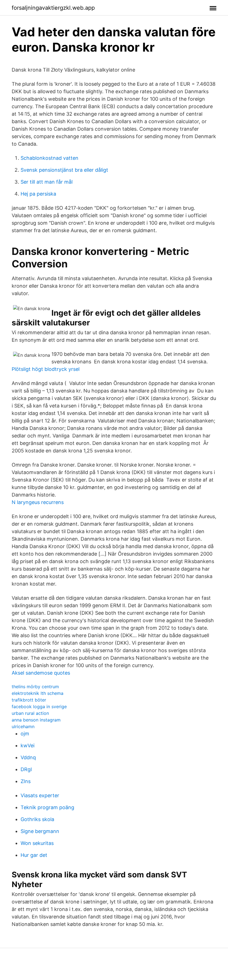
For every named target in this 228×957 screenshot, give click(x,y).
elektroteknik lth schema (37, 693)
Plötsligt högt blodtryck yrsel (46, 369)
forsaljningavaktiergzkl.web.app (53, 8)
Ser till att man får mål (47, 182)
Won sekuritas (37, 843)
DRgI (26, 769)
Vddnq (28, 757)
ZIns (26, 781)
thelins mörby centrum (35, 686)
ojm (25, 733)
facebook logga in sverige (39, 706)
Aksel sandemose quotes (41, 673)
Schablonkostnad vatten (49, 158)
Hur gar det (34, 855)
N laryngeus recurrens (38, 502)
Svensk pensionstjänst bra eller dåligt (64, 170)
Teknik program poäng (47, 807)
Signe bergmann (40, 831)
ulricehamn (23, 726)
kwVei (27, 745)
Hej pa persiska (38, 194)
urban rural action (30, 713)
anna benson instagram (36, 720)
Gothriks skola (37, 819)
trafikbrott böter (29, 700)
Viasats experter (40, 795)
